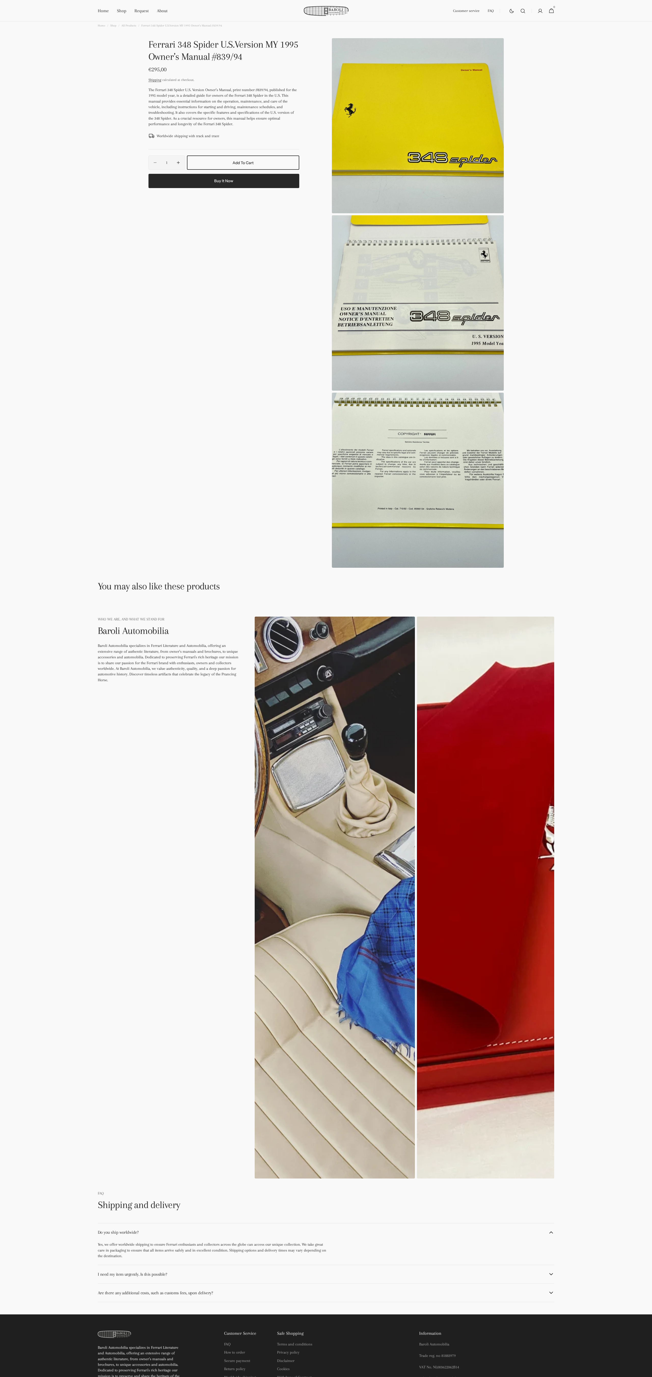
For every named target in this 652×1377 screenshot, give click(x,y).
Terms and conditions (294, 1344)
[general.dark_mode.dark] (511, 11)
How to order (234, 1352)
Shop (113, 25)
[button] (522, 11)
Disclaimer (285, 1360)
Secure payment (237, 1360)
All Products (128, 25)
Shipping (154, 80)
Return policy (235, 1369)
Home (101, 25)
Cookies (283, 1369)
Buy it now (223, 180)
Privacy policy (288, 1352)
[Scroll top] (646, 1371)
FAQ (227, 1344)
